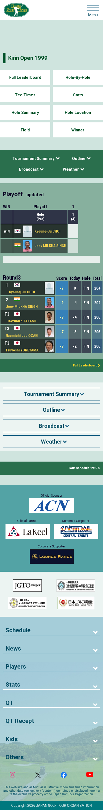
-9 (62, 288)
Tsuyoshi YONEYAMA (22, 350)
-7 (62, 317)
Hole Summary (25, 112)
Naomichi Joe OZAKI (22, 335)
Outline (79, 158)
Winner (77, 130)
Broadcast (28, 169)
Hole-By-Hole (78, 77)
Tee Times (25, 95)
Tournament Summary (33, 158)
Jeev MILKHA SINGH (50, 246)
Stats (78, 95)
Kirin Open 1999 (28, 58)
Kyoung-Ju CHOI (47, 231)
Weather (71, 169)
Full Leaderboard (25, 77)
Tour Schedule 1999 (82, 468)
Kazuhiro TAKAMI (22, 321)
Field (25, 130)
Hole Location (78, 112)
